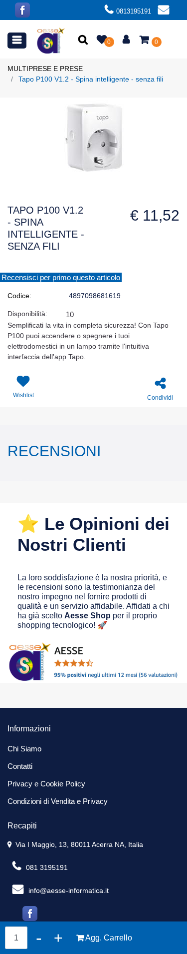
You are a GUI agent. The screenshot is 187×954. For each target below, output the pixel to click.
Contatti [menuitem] (19, 766)
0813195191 (133, 11)
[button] (84, 41)
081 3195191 (46, 867)
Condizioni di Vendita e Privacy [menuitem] (57, 801)
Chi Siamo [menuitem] (24, 748)
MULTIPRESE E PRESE (45, 69)
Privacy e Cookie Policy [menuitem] (46, 783)
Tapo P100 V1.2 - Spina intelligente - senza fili (90, 79)
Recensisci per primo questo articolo (60, 277)
